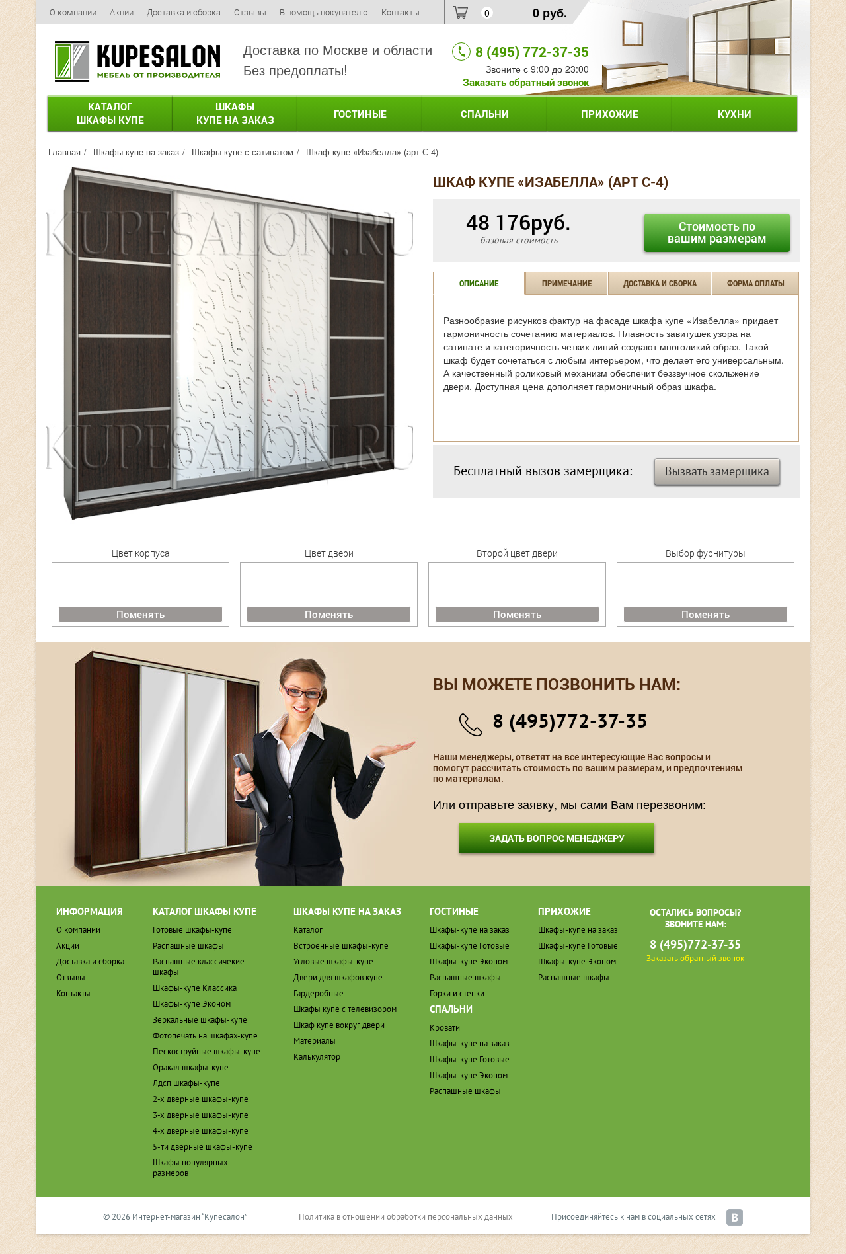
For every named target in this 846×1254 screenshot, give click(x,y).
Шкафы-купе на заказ (470, 929)
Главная (64, 151)
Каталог (110, 113)
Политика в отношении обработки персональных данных (406, 1216)
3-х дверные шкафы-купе (201, 1114)
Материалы (314, 1040)
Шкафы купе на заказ (136, 151)
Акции (122, 12)
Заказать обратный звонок (526, 82)
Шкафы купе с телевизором (345, 1009)
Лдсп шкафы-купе (186, 1083)
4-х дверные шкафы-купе (201, 1130)
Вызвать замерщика (717, 471)
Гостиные (360, 113)
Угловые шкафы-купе (333, 961)
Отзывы (250, 12)
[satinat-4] (229, 343)
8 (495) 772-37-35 (532, 51)
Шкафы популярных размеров (190, 1168)
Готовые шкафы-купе (192, 929)
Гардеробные (318, 993)
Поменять (140, 614)
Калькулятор (316, 1056)
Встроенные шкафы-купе (341, 945)
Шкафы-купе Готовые (470, 945)
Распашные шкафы (188, 945)
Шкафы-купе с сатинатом (242, 151)
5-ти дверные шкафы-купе (202, 1146)
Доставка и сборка (184, 12)
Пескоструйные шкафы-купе (206, 1051)
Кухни (734, 113)
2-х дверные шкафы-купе (201, 1099)
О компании (73, 12)
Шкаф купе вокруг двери (339, 1025)
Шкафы (235, 113)
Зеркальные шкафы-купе (200, 1019)
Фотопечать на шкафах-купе (205, 1035)
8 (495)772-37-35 (570, 720)
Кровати (445, 1027)
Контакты (400, 12)
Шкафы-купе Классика (195, 988)
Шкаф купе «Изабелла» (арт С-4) (372, 151)
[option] (229, 345)
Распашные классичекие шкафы (199, 967)
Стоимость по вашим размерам (717, 232)
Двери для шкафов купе (338, 977)
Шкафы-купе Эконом (192, 1003)
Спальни (485, 113)
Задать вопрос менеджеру (557, 838)
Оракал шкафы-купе (191, 1067)
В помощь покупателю (324, 12)
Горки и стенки (457, 993)
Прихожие (609, 113)
